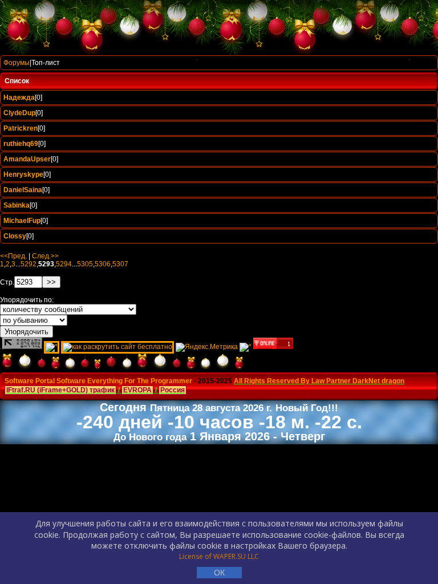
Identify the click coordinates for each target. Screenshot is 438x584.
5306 (103, 264)
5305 (85, 264)
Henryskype (23, 175)
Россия (172, 390)
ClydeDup (19, 113)
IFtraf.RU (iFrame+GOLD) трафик (60, 390)
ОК (219, 572)
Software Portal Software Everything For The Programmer (98, 381)
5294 (64, 264)
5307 (120, 264)
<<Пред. (13, 256)
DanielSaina (22, 190)
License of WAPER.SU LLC (219, 556)
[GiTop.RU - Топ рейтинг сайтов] (273, 347)
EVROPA (137, 390)
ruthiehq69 (20, 144)
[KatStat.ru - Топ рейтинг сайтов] (246, 347)
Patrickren (20, 128)
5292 (28, 264)
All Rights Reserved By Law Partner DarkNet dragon (319, 381)
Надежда (19, 98)
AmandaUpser (27, 159)
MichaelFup (21, 221)
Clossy (14, 236)
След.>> (45, 256)
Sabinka (16, 205)
